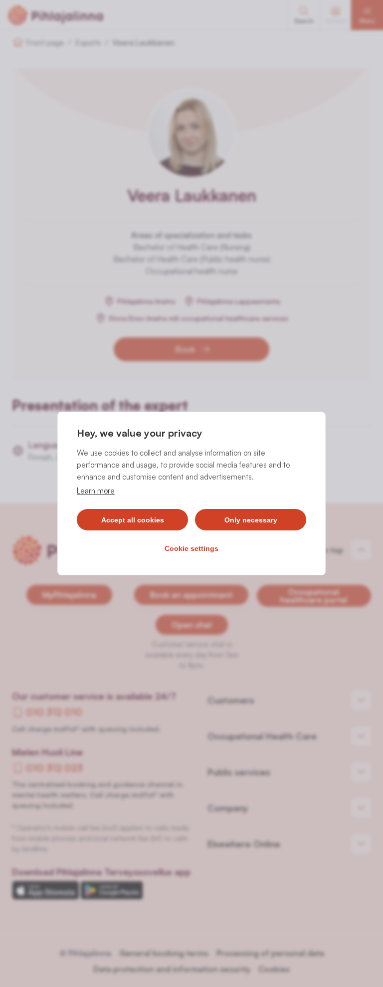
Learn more (96, 490)
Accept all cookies (132, 520)
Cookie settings (191, 548)
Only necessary (250, 520)
